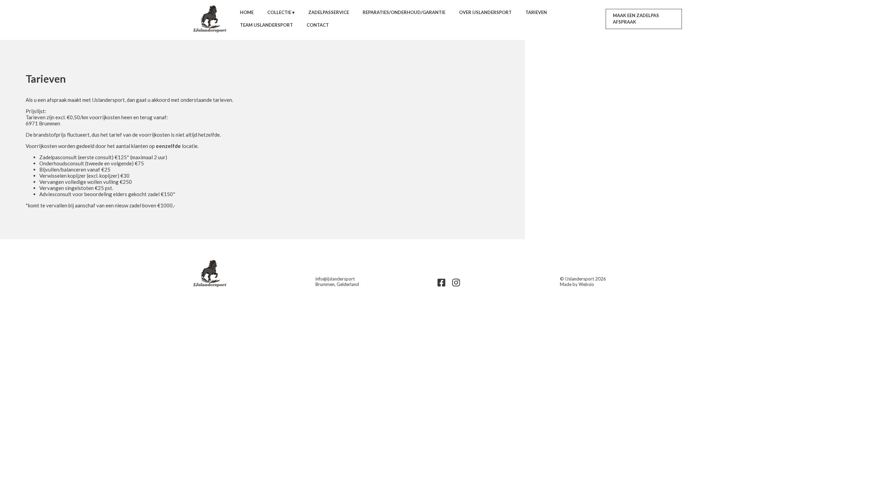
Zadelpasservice (328, 12)
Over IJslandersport (485, 12)
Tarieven (536, 12)
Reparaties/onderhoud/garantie (404, 12)
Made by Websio (577, 284)
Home (247, 12)
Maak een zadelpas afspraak (636, 19)
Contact (318, 25)
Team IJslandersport (266, 25)
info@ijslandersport (335, 279)
